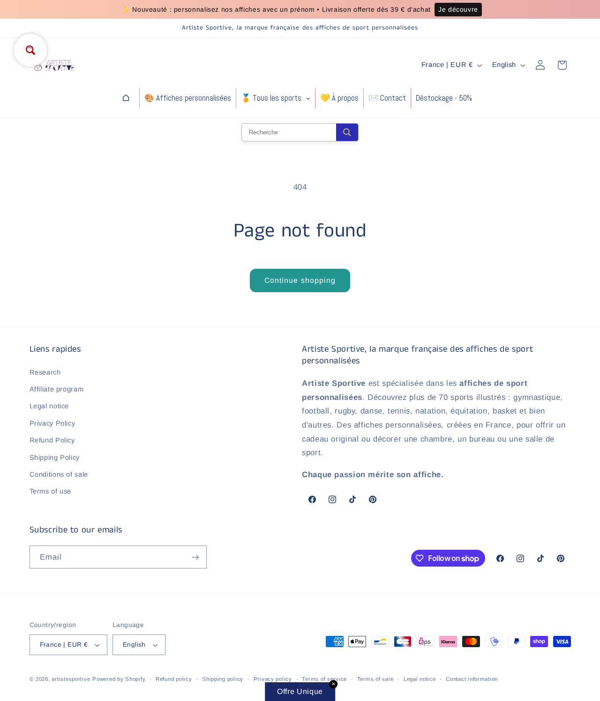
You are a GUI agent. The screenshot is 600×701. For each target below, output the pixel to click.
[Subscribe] (195, 557)
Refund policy (174, 679)
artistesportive (71, 679)
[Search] (347, 132)
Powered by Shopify (118, 679)
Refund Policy (52, 440)
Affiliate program (57, 389)
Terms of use (51, 491)
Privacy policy (273, 679)
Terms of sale (375, 679)
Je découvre (458, 9)
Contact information (472, 679)
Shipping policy (222, 679)
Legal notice (49, 406)
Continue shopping (300, 280)
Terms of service (324, 679)
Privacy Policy (52, 423)
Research (45, 372)
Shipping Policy (55, 457)
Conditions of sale (59, 474)
